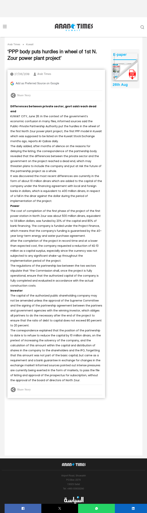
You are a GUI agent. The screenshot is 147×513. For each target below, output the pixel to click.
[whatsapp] (96, 508)
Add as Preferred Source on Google (37, 83)
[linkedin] (133, 508)
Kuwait (29, 44)
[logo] (73, 27)
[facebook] (23, 508)
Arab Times (13, 44)
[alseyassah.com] (74, 500)
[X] (59, 508)
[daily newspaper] (125, 72)
